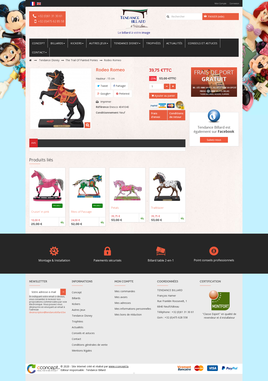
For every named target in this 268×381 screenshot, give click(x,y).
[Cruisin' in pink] (47, 186)
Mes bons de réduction (128, 314)
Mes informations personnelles (132, 308)
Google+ (105, 93)
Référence (102, 107)
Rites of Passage (81, 211)
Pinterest (124, 93)
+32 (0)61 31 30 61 (50, 16)
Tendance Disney (82, 315)
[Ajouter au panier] (62, 221)
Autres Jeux (78, 309)
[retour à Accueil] (30, 60)
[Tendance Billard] (134, 19)
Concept (77, 292)
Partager (120, 86)
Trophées (77, 321)
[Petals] (127, 186)
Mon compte (220, 3)
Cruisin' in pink (40, 211)
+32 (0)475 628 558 (176, 317)
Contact (76, 339)
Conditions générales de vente (90, 344)
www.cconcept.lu (119, 366)
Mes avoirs (120, 297)
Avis (33, 142)
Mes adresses (122, 303)
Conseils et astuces (83, 333)
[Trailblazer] (167, 186)
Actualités (77, 327)
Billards (76, 298)
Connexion (234, 3)
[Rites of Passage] (87, 186)
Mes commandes (124, 291)
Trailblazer (157, 207)
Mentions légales (82, 350)
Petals (115, 207)
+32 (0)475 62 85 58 (51, 21)
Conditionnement (107, 112)
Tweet (104, 86)
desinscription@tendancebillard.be (47, 312)
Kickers (76, 304)
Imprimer (105, 101)
